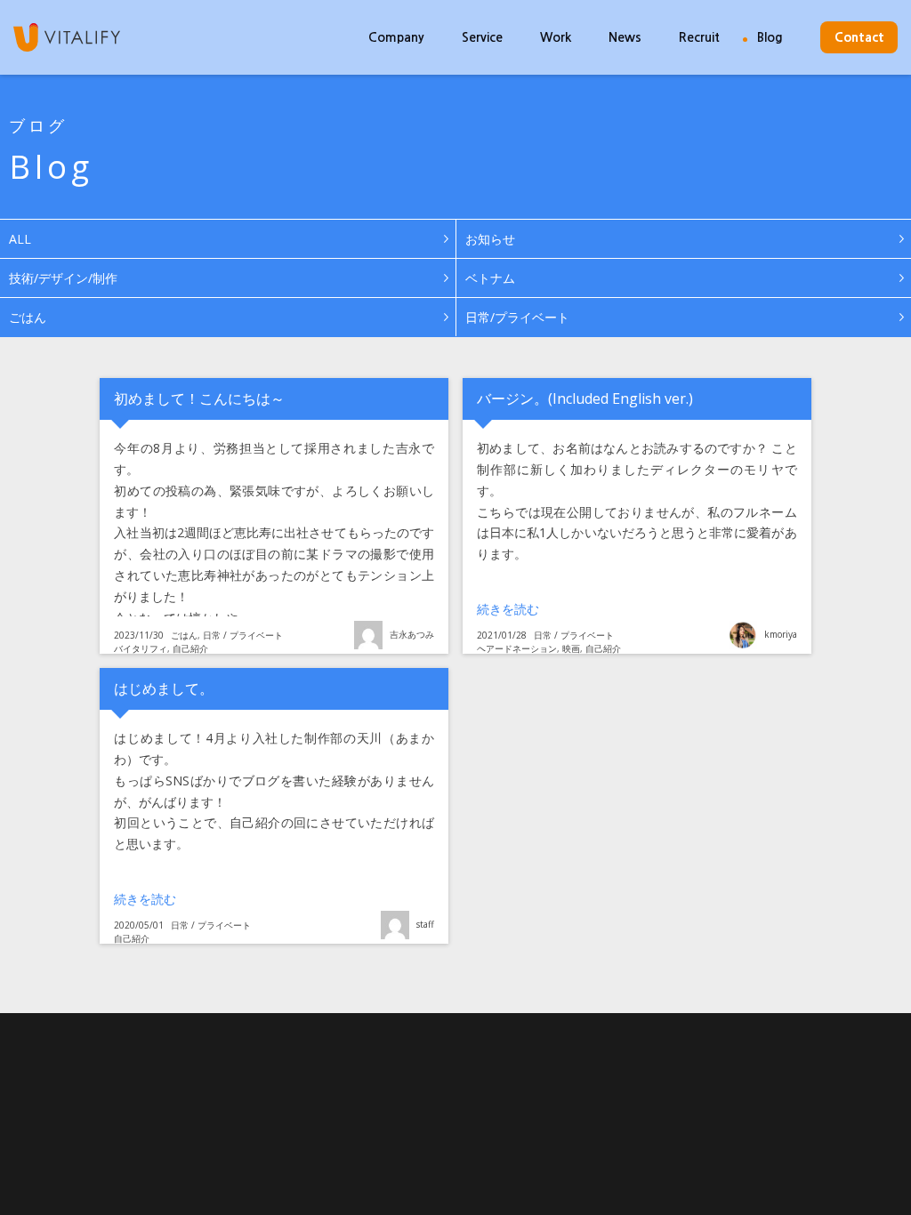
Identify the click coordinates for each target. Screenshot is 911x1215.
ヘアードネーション (517, 648)
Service (482, 37)
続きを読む (581, 608)
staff (425, 924)
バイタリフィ (140, 648)
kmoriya (780, 634)
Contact (859, 37)
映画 (571, 648)
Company (396, 37)
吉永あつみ (412, 634)
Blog (770, 37)
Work (555, 37)
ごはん (184, 635)
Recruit (699, 37)
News (625, 37)
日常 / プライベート (243, 635)
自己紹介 (190, 648)
